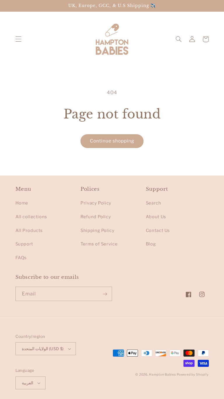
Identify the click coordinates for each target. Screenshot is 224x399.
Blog (151, 244)
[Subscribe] (105, 294)
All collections (31, 216)
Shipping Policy (97, 230)
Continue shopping (112, 141)
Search (153, 203)
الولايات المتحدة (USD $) (43, 348)
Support (24, 244)
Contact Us (158, 230)
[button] (18, 39)
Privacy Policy (95, 203)
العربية (27, 383)
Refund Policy (95, 216)
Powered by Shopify (193, 374)
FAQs (21, 257)
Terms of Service (99, 244)
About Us (156, 216)
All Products (29, 230)
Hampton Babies (162, 374)
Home (22, 203)
